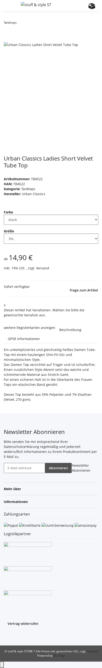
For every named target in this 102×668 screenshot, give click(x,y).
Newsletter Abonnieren (81, 468)
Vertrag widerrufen (23, 623)
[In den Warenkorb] (7, 39)
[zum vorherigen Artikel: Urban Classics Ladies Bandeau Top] (20, 23)
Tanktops (28, 189)
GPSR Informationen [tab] (24, 338)
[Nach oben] (2, 665)
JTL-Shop (59, 656)
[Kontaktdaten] (82, 6)
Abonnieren (58, 468)
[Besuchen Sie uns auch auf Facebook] (7, 635)
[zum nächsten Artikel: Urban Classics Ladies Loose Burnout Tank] (29, 23)
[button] (73, 5)
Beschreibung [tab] (70, 329)
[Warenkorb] (91, 6)
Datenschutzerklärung (21, 446)
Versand (42, 268)
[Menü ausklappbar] (10, 5)
